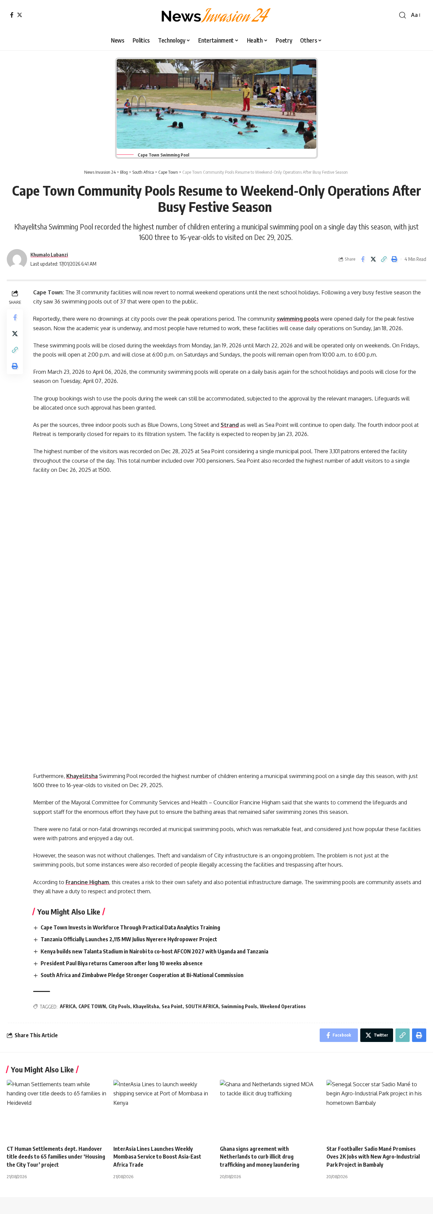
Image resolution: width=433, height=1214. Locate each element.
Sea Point (172, 1006)
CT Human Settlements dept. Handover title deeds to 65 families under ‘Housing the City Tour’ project (56, 1156)
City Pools (119, 1006)
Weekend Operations (283, 1006)
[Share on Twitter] (373, 259)
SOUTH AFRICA (202, 1006)
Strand (230, 424)
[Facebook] (11, 15)
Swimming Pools (239, 1006)
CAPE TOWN (92, 1006)
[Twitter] (19, 15)
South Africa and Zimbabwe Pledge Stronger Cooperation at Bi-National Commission (143, 975)
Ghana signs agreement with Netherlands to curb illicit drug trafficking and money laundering (260, 1156)
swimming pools (298, 318)
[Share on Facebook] (362, 259)
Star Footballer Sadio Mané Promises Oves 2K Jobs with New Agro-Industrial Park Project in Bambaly (373, 1156)
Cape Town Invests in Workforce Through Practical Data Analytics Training (131, 927)
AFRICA (68, 1006)
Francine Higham (87, 882)
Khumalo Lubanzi (49, 254)
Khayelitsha (82, 776)
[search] (402, 15)
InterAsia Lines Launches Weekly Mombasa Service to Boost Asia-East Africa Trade (157, 1156)
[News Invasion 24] (216, 15)
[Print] (394, 259)
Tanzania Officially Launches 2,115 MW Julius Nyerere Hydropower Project (129, 939)
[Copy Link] (383, 259)
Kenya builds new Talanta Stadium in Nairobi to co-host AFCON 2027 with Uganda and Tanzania (155, 951)
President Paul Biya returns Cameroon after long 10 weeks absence (123, 963)
